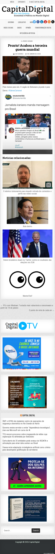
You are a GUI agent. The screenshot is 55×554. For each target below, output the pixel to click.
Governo (11, 22)
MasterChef (27, 296)
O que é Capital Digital (37, 2)
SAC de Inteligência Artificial (48, 553)
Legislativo (22, 22)
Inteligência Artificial (27, 33)
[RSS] (49, 21)
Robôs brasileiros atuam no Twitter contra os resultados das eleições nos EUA (27, 261)
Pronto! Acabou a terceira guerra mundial (27, 47)
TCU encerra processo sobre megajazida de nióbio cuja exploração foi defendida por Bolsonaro (25, 435)
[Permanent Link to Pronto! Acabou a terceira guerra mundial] (27, 70)
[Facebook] (38, 21)
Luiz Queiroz (19, 54)
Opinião (28, 27)
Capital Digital (28, 415)
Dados (19, 27)
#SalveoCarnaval (15, 90)
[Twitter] (34, 21)
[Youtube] (45, 21)
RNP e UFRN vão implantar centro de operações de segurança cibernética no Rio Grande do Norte (23, 422)
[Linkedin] (41, 21)
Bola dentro (27, 226)
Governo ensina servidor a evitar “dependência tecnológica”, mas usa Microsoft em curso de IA (26, 428)
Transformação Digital (43, 27)
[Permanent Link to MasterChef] (27, 279)
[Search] (52, 21)
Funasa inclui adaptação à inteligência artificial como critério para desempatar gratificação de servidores (26, 448)
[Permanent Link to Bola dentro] (27, 210)
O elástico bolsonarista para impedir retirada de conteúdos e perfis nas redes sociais (27, 192)
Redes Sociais (8, 27)
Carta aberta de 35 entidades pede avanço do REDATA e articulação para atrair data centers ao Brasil (25, 442)
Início (12, 2)
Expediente (21, 2)
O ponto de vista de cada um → (41, 310)
